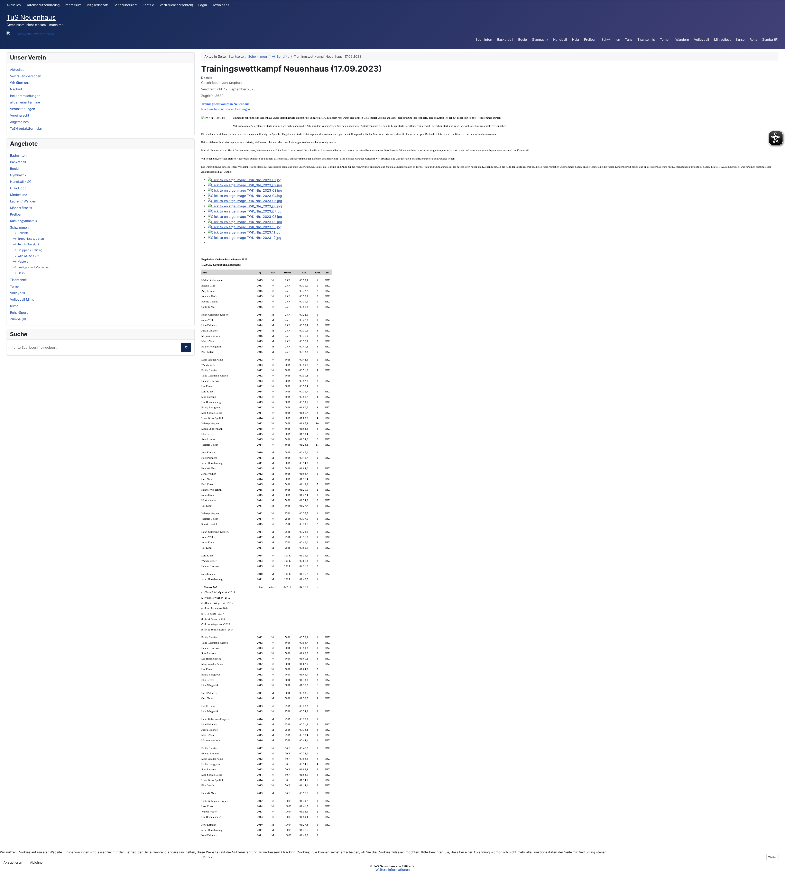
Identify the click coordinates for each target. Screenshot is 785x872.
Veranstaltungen (22, 109)
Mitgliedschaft (97, 5)
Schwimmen (610, 39)
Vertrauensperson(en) (176, 5)
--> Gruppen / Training (28, 250)
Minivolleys (722, 39)
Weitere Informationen (393, 870)
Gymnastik (540, 39)
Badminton (483, 39)
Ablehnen (37, 862)
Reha (753, 39)
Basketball (505, 39)
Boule (522, 39)
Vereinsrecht (19, 115)
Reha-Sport (19, 312)
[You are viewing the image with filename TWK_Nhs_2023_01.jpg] (244, 180)
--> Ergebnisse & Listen (28, 238)
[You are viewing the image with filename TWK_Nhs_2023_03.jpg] (245, 190)
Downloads (220, 5)
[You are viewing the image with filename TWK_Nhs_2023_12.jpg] (244, 237)
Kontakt (149, 5)
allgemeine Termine (25, 102)
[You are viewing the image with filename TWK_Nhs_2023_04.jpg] (245, 195)
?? (186, 347)
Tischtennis (646, 39)
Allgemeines (19, 122)
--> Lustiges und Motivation (31, 267)
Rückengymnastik (23, 221)
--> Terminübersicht (26, 244)
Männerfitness (21, 208)
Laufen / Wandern (23, 201)
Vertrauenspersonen (25, 76)
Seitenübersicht (126, 5)
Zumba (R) (770, 39)
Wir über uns (19, 83)
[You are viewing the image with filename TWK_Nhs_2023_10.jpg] (244, 227)
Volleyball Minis (22, 299)
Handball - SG (21, 182)
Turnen (665, 39)
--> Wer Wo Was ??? (26, 255)
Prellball (590, 39)
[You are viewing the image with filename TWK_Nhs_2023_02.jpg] (245, 185)
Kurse (740, 39)
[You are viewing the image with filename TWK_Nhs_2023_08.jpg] (245, 216)
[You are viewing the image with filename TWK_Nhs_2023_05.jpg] (245, 201)
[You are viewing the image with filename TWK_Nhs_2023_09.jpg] (245, 221)
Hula (575, 39)
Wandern (682, 39)
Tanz (628, 39)
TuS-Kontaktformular (26, 128)
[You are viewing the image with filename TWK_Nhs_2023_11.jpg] (244, 232)
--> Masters (20, 261)
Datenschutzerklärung (43, 5)
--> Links (19, 273)
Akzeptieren (12, 862)
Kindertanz (18, 195)
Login (202, 5)
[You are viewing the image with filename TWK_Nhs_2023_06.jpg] (245, 206)
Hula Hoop (18, 188)
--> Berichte (21, 233)
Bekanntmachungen (25, 96)
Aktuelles (14, 5)
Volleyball (701, 39)
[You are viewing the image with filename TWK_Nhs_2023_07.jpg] (244, 211)
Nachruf (16, 89)
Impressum (73, 5)
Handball (560, 39)
